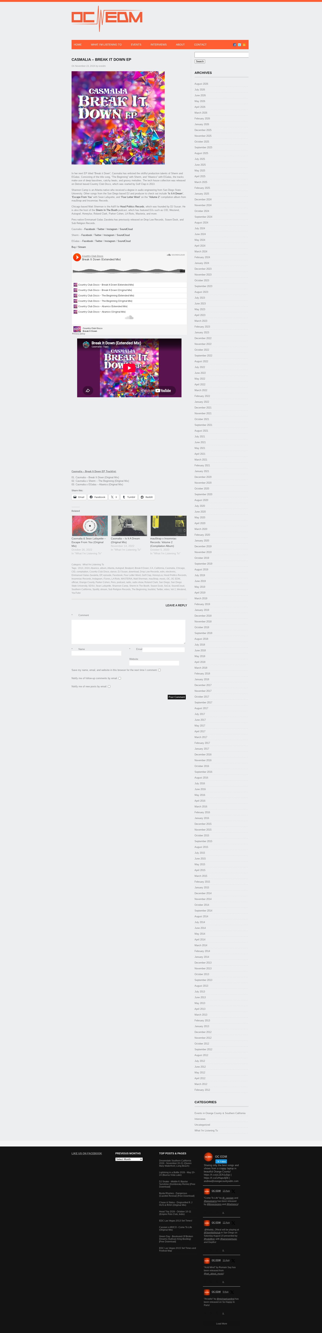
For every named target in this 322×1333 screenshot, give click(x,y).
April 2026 (200, 107)
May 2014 (200, 933)
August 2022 (201, 361)
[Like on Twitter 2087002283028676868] (218, 1282)
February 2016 (202, 812)
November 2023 (203, 274)
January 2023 (202, 332)
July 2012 (200, 1061)
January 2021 (202, 471)
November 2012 (203, 1037)
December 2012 (203, 1032)
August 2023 (201, 292)
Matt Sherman (140, 578)
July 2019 (200, 575)
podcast (121, 582)
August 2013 (201, 985)
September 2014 (203, 910)
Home (78, 44)
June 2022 (200, 373)
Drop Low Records (149, 571)
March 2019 (201, 598)
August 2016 (201, 777)
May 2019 (200, 586)
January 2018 (202, 679)
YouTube (76, 593)
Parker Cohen (103, 582)
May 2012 (200, 1072)
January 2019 (202, 610)
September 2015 (203, 841)
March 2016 (201, 806)
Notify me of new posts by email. (89, 686)
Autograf (119, 568)
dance (113, 571)
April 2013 (200, 1009)
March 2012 (201, 1084)
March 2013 (201, 1014)
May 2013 (200, 1003)
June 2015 (200, 858)
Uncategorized (202, 1124)
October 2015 (202, 835)
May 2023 (200, 309)
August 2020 (201, 500)
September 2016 (203, 771)
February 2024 (202, 257)
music (162, 578)
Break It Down (142, 568)
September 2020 (203, 494)
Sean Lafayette (103, 586)
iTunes (106, 578)
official (75, 582)
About (180, 44)
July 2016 (200, 783)
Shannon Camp (120, 586)
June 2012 (200, 1066)
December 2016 (203, 754)
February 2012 (202, 1089)
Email (135, 649)
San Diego (164, 582)
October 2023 (202, 280)
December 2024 (203, 199)
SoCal (167, 586)
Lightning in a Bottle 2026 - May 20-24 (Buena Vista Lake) (177, 1173)
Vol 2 (173, 589)
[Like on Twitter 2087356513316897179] (218, 1250)
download (134, 571)
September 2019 (203, 563)
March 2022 (201, 390)
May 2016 (200, 795)
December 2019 (203, 546)
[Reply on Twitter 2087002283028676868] (206, 1282)
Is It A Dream (175, 193)
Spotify (95, 589)
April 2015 (200, 870)
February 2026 (202, 118)
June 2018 (200, 650)
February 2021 (202, 465)
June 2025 (200, 164)
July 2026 (200, 89)
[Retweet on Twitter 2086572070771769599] (212, 1313)
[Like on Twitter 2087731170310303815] (218, 1212)
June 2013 (200, 997)
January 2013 (202, 1026)
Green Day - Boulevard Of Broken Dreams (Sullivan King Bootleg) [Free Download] (176, 1239)
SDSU (91, 586)
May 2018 (200, 656)
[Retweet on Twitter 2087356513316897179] (212, 1250)
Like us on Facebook (87, 1153)
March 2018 (201, 667)
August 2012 (201, 1055)
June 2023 (200, 303)
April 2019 (200, 592)
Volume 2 (154, 197)
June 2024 (200, 234)
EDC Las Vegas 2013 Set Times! (175, 1220)
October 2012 (202, 1043)
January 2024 (202, 263)
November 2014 (203, 899)
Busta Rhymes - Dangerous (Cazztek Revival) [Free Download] (176, 1194)
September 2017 (203, 702)
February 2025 (202, 188)
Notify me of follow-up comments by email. (95, 678)
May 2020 (200, 517)
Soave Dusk (157, 586)
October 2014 (202, 904)
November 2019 (203, 552)
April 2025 (200, 176)
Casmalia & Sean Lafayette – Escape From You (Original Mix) (89, 542)
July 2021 (200, 436)
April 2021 (200, 453)
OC (168, 578)
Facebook (234, 44)
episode (107, 575)
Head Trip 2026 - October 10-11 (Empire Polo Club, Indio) (175, 1212)
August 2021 (201, 430)
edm (162, 571)
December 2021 (203, 407)
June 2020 (200, 511)
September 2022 (203, 355)
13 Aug (226, 1191)
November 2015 (203, 829)
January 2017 (202, 748)
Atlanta (110, 568)
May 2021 (200, 448)
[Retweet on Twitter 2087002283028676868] (212, 1282)
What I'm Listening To (93, 564)
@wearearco (210, 1201)
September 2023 (203, 286)
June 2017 (200, 719)
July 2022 (200, 367)
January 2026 (202, 124)
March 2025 (201, 182)
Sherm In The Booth (107, 210)
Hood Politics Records (132, 206)
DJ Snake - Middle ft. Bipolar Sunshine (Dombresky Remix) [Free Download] (177, 1184)
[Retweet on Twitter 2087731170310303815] (212, 1212)
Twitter (239, 44)
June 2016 (200, 789)
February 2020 (202, 534)
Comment (80, 615)
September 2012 (203, 1049)
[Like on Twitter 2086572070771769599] (218, 1313)
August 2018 (201, 638)
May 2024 (200, 240)
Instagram (112, 229)
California (159, 568)
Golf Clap (146, 575)
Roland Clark (151, 582)
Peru (113, 582)
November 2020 (203, 482)
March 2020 (201, 529)
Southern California (81, 589)
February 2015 (202, 881)
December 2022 (203, 338)
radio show (137, 582)
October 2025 (202, 141)
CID (73, 571)
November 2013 (203, 968)
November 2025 (203, 135)
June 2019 (200, 581)
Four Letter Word (130, 197)
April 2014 (200, 939)
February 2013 (202, 1020)
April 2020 (200, 523)
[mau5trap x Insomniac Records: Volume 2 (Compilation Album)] (168, 526)
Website (133, 659)
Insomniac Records (81, 578)
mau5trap (153, 578)
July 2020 (200, 506)
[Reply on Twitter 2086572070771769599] (206, 1313)
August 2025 (201, 153)
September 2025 (203, 147)
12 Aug (226, 1222)
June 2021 (200, 442)
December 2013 (203, 962)
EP (101, 575)
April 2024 (200, 245)
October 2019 (202, 558)
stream (103, 589)
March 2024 (201, 251)
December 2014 (203, 893)
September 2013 (203, 980)
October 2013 (202, 974)
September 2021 (203, 425)
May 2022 (200, 378)
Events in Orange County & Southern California (220, 1113)
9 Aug (225, 1291)
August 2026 (201, 83)
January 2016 (202, 818)
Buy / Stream (79, 247)
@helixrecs (232, 1204)
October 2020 (202, 488)
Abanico (95, 568)
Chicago (180, 568)
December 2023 (203, 268)
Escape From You (82, 197)
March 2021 (201, 459)
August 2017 (201, 708)
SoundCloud (126, 229)
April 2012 (200, 1078)
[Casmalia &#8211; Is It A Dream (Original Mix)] (128, 526)
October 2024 (202, 211)
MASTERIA (126, 578)
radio (128, 582)
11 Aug (226, 1260)
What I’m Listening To (106, 44)
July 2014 (200, 922)
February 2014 (202, 951)
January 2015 (202, 887)
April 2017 (200, 731)
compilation (82, 571)
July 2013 (200, 991)
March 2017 (201, 737)
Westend (181, 589)
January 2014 (202, 957)
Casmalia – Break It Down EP (101, 59)
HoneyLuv (157, 575)
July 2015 (200, 852)
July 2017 (200, 714)
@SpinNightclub (212, 1232)
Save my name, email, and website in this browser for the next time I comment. (114, 670)
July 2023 (200, 297)
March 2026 (201, 112)
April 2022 (200, 384)
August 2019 (201, 569)
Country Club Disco (99, 571)
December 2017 (203, 685)
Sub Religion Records (119, 589)
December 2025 (203, 130)
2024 (87, 568)
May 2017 (200, 725)
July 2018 (200, 644)
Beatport (129, 568)
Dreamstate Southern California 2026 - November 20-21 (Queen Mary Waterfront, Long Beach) (175, 1163)
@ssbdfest (209, 1239)
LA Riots (115, 578)
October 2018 (202, 627)
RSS (244, 44)
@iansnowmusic (228, 1239)
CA (151, 568)
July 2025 (200, 159)
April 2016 (200, 800)
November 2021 (203, 413)
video (167, 589)
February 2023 (202, 326)
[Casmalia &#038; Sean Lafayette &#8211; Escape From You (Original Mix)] (89, 526)
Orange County (86, 582)
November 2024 (203, 205)
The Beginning (139, 589)
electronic (171, 571)
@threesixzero (214, 1204)
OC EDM (175, 578)
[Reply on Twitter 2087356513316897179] (206, 1250)
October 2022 (202, 349)
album (103, 568)
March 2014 (201, 945)
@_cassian (228, 1198)
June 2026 (200, 95)
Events (136, 44)
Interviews (159, 44)
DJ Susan (123, 571)
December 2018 (203, 615)
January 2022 (202, 401)
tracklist (151, 589)
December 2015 (203, 824)
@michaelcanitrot (225, 1299)
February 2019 (202, 604)
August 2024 (201, 222)
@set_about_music (213, 1273)
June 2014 (200, 928)
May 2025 (200, 170)
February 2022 (202, 396)
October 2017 (202, 696)
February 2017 (202, 743)
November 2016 (203, 760)
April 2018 (200, 662)
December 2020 (203, 477)
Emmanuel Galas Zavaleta (85, 575)
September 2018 (203, 633)
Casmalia (170, 568)
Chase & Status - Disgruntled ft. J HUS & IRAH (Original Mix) (175, 1203)
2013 (80, 568)
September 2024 (203, 216)
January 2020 (202, 540)
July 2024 (200, 228)
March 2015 (201, 876)
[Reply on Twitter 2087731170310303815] (206, 1212)
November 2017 (203, 691)
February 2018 (202, 673)
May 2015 (200, 864)
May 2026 (200, 101)
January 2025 (202, 193)
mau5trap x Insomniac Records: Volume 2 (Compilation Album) (163, 542)
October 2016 (202, 766)
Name (78, 649)
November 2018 (203, 621)
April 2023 (200, 315)
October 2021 (202, 419)
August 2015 (201, 847)
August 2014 (201, 916)
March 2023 (201, 320)
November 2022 (203, 344)
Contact (200, 44)
